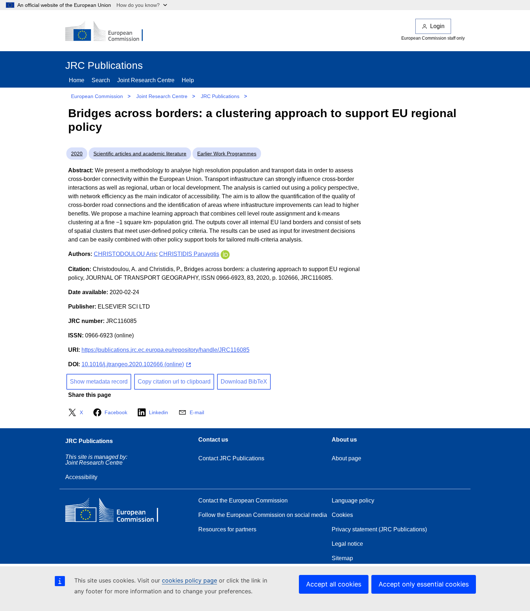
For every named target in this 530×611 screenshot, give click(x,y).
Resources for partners (227, 529)
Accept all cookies (333, 584)
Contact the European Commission (243, 500)
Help (188, 80)
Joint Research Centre (146, 80)
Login (437, 26)
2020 (77, 153)
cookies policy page (189, 580)
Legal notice (347, 544)
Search (101, 80)
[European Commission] (109, 32)
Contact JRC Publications (231, 458)
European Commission (97, 96)
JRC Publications (220, 96)
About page (346, 458)
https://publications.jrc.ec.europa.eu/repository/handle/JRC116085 (165, 350)
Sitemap (342, 558)
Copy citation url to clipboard (174, 381)
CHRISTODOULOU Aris (125, 254)
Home (76, 80)
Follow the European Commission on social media (262, 515)
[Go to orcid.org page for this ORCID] (225, 254)
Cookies (342, 515)
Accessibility (81, 477)
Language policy (353, 500)
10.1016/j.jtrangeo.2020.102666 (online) (132, 364)
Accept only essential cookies (424, 584)
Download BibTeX (244, 381)
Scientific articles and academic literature (139, 153)
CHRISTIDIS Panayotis (189, 254)
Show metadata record (99, 381)
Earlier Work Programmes (226, 153)
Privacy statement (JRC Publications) (379, 529)
